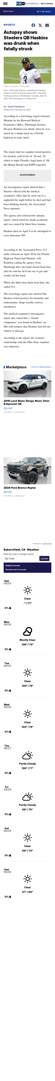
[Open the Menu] (5, 3)
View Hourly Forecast (15, 569)
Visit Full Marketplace (41, 367)
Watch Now (46, 4)
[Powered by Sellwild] (46, 544)
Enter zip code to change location (19, 554)
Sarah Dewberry (16, 106)
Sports (9, 24)
